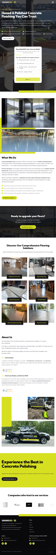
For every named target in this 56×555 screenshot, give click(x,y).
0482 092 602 (7, 538)
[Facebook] (3, 543)
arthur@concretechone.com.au (38, 540)
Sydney (31, 529)
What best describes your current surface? (27, 57)
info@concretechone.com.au (10, 540)
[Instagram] (6, 543)
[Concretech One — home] (9, 2)
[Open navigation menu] (52, 2)
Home (30, 522)
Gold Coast (31, 531)
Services (31, 527)
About (30, 524)
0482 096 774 (34, 538)
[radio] (28, 59)
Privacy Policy (51, 552)
